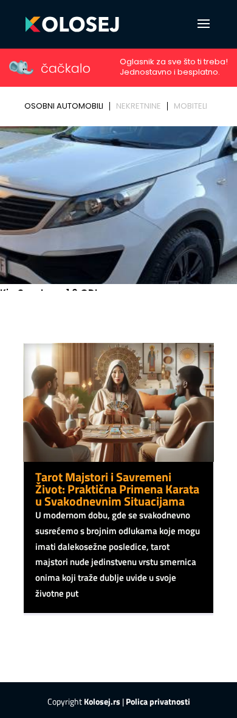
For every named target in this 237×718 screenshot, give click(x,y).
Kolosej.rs (102, 701)
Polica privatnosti (158, 701)
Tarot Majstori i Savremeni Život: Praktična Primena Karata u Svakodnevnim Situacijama (117, 488)
